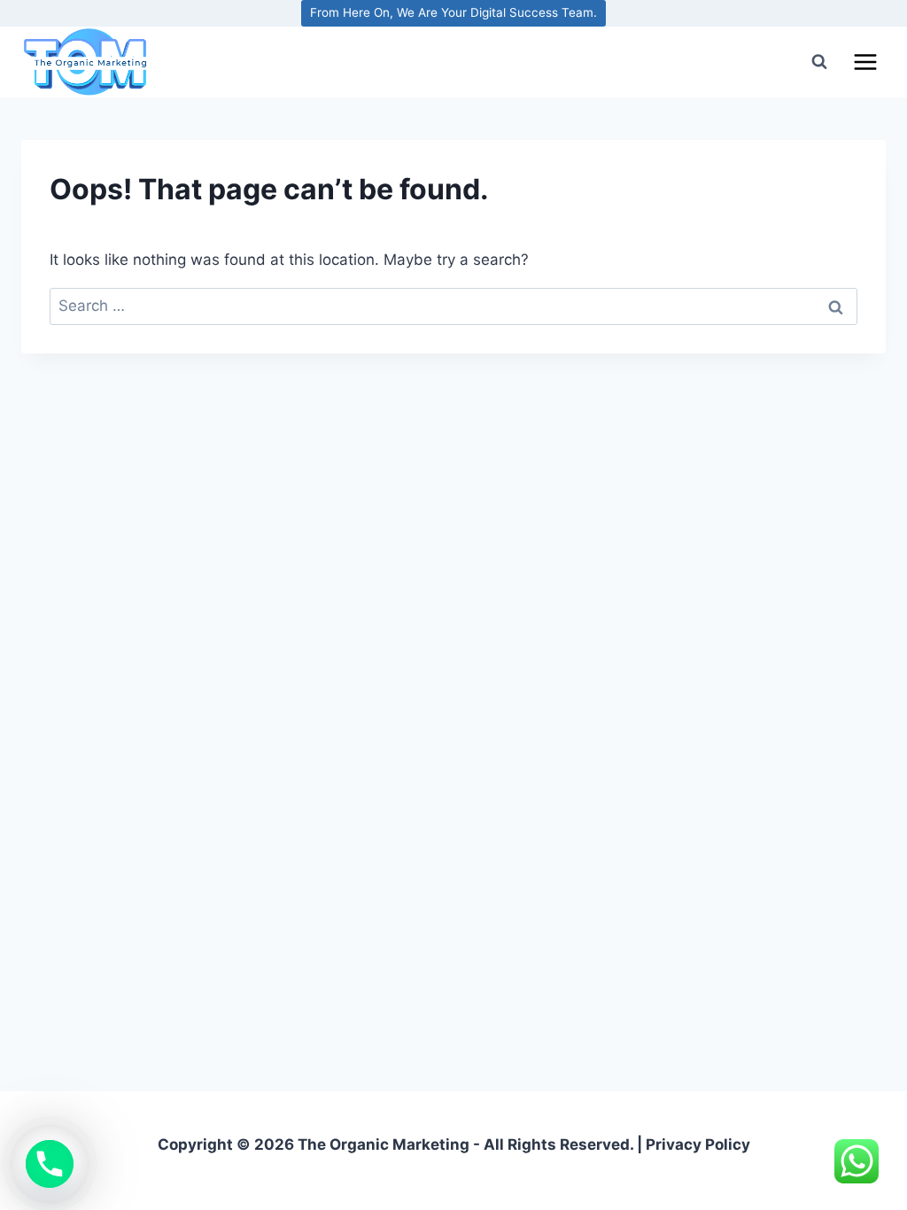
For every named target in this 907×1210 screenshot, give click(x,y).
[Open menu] (865, 61)
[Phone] (50, 1164)
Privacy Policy (698, 1144)
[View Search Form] (819, 62)
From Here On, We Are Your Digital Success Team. (453, 12)
